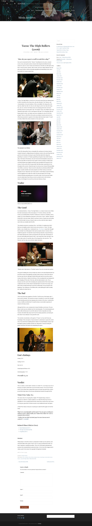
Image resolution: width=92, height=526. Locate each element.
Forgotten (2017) (23, 431)
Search (73, 10)
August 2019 (59, 136)
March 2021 (59, 101)
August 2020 (59, 115)
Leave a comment (44, 52)
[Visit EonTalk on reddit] (23, 518)
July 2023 (58, 69)
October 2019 (59, 132)
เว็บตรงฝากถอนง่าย (60, 62)
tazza (51, 457)
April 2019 (58, 142)
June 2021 (59, 97)
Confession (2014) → (51, 461)
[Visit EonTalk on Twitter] (21, 518)
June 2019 (59, 138)
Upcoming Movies (48, 10)
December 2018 (60, 150)
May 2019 (58, 140)
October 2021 (59, 89)
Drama (32, 457)
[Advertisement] (46, 30)
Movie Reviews (39, 10)
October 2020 (59, 111)
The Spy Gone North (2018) (26, 429)
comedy (26, 457)
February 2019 (59, 146)
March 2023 (59, 73)
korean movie (36, 457)
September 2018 (60, 156)
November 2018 (60, 152)
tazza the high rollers (25, 458)
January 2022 (59, 85)
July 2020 (58, 117)
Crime (29, 457)
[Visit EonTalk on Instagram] (19, 518)
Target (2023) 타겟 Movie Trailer (63, 50)
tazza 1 (19, 458)
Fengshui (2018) (68, 62)
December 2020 (60, 107)
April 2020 (58, 122)
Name (21, 489)
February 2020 (59, 126)
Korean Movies (24, 455)
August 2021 (59, 93)
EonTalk (21, 3)
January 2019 (59, 148)
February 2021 (59, 103)
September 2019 (60, 134)
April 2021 (58, 99)
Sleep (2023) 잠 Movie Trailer (62, 52)
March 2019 (59, 144)
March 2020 (59, 124)
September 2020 (60, 113)
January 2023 (59, 75)
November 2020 (60, 109)
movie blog (42, 457)
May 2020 (58, 121)
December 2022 (60, 77)
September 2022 (60, 83)
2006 (23, 457)
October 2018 (59, 154)
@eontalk (25, 419)
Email (21, 495)
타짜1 (35, 458)
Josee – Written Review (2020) (65, 57)
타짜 (33, 458)
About (32, 10)
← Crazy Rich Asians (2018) (23, 461)
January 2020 (59, 128)
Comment (22, 472)
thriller (30, 458)
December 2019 (60, 130)
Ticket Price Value (58, 10)
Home (28, 10)
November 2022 (60, 79)
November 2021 (60, 87)
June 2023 (59, 71)
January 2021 (59, 105)
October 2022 (59, 81)
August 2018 (59, 158)
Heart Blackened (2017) (25, 428)
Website (21, 500)
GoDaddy (39, 523)
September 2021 (60, 91)
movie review (47, 457)
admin (36, 52)
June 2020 (59, 119)
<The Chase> (41, 229)
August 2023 (59, 68)
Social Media (67, 10)
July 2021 (58, 95)
